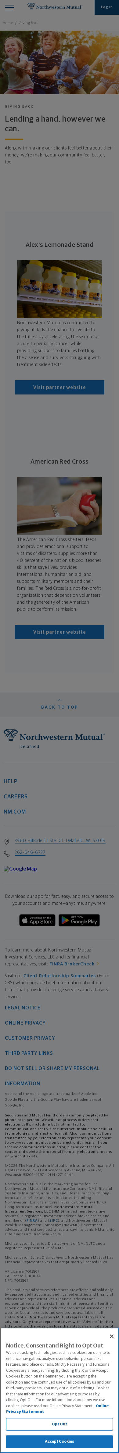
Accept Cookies (59, 1442)
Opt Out (59, 1424)
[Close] (111, 1336)
